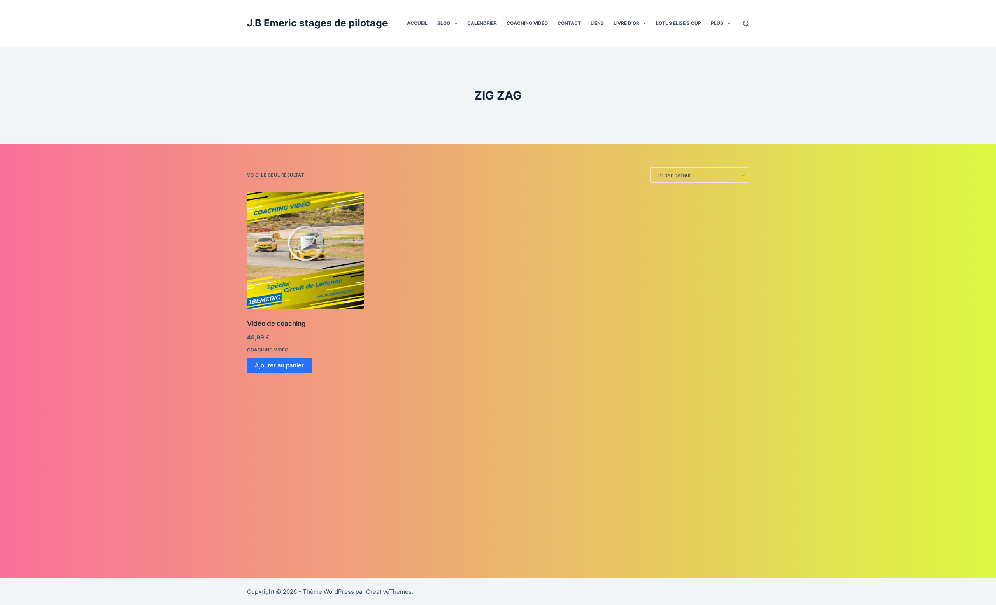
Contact (569, 23)
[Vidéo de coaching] (305, 250)
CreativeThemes (389, 591)
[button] (456, 23)
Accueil (417, 23)
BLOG (443, 23)
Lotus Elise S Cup (678, 23)
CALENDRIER (482, 23)
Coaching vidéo (527, 23)
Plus (717, 23)
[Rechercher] (746, 23)
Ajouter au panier (279, 365)
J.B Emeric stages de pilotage (317, 23)
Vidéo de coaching (276, 323)
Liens (597, 23)
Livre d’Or (626, 23)
